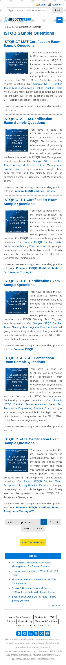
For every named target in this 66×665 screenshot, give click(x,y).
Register (57, 4)
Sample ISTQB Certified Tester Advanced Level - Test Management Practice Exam (33, 165)
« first (11, 522)
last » (39, 528)
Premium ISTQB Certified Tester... (34, 190)
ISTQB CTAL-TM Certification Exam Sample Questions (28, 121)
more (57, 605)
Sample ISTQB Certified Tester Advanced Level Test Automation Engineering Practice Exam (33, 404)
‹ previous (25, 522)
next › (27, 528)
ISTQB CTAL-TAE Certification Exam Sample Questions (29, 360)
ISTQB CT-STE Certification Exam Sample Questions (32, 283)
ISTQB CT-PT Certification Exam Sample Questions (30, 202)
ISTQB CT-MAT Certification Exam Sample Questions (32, 44)
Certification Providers (30, 655)
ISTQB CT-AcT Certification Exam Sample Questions (32, 441)
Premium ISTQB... (24, 349)
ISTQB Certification (21, 27)
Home (7, 27)
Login (42, 4)
